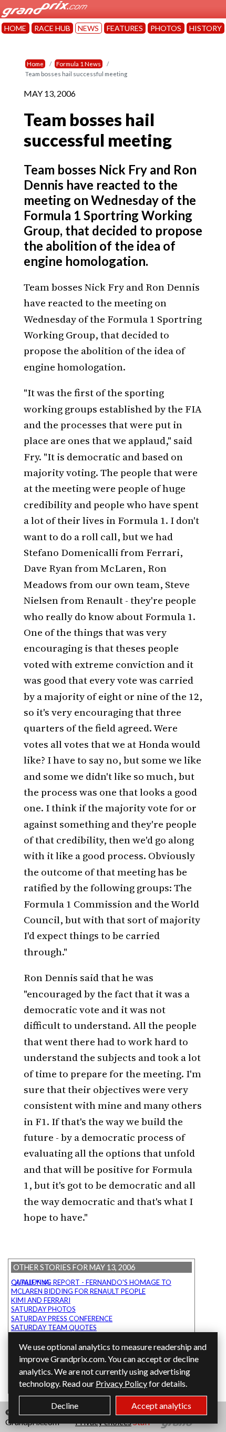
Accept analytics (161, 1405)
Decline (64, 1405)
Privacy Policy (121, 1383)
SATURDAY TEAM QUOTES (54, 1327)
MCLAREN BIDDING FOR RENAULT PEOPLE (78, 1291)
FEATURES (125, 28)
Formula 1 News (78, 63)
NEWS (88, 28)
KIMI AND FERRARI (40, 1300)
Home (35, 63)
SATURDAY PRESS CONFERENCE (61, 1318)
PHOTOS (165, 28)
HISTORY (205, 28)
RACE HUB (52, 28)
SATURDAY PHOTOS (43, 1309)
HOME (15, 28)
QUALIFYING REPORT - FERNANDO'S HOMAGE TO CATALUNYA (91, 1282)
